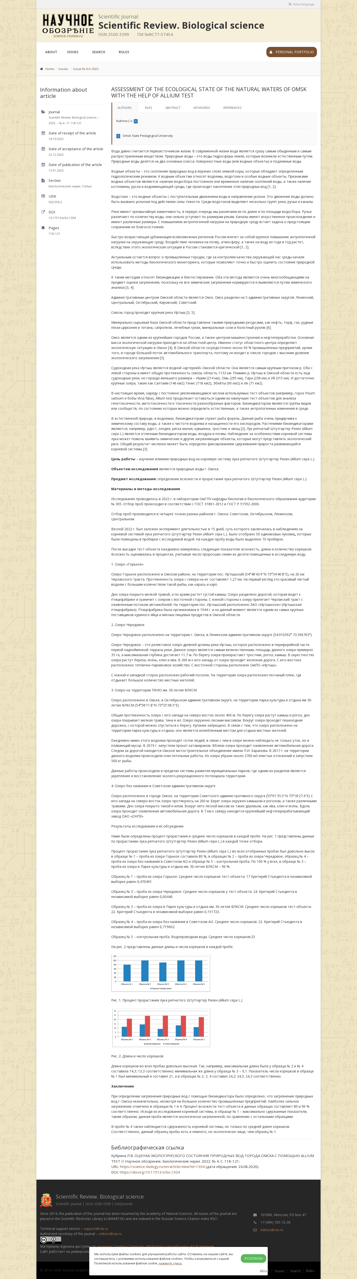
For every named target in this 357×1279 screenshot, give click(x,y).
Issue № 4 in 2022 (86, 69)
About (51, 52)
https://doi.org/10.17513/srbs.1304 (150, 1172)
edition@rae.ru (110, 1233)
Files (148, 107)
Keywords (202, 107)
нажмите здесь (170, 1263)
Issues (72, 52)
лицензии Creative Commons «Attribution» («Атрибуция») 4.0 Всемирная (155, 1246)
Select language (303, 4)
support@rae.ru (96, 1228)
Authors (125, 107)
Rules (124, 52)
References (232, 107)
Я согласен (254, 1258)
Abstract (172, 107)
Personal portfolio (294, 52)
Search (98, 52)
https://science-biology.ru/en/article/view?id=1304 (162, 1166)
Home (49, 69)
